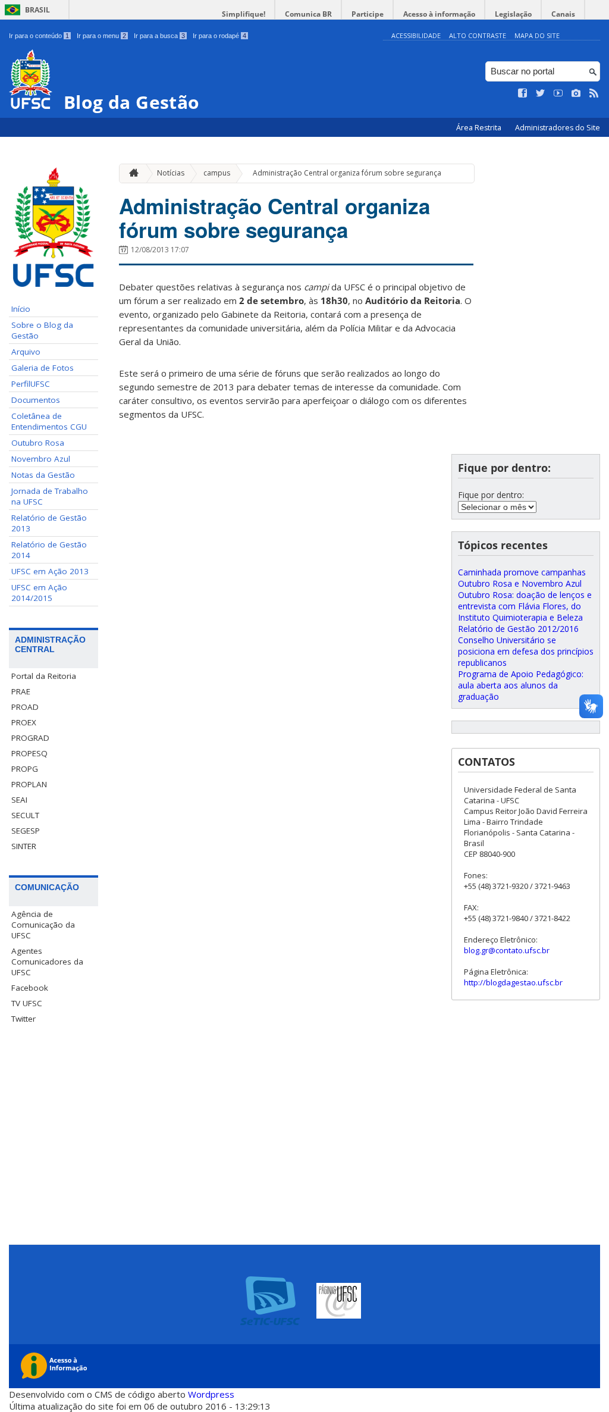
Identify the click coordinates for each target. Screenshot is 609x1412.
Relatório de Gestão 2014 (49, 550)
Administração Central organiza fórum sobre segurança (347, 173)
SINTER (23, 846)
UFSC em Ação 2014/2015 (39, 592)
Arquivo (25, 351)
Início (20, 308)
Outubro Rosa (37, 442)
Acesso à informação (439, 14)
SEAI (19, 799)
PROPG (24, 768)
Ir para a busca (159, 35)
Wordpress (211, 1394)
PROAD (25, 707)
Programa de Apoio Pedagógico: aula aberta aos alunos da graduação (520, 685)
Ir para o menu (101, 35)
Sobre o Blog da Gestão (42, 330)
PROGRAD (30, 737)
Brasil (37, 10)
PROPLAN (29, 784)
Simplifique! (243, 14)
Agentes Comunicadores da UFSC (47, 961)
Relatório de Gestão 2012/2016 (518, 628)
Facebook (29, 987)
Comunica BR (308, 14)
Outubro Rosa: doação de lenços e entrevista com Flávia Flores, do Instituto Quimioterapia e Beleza (525, 606)
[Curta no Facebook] (523, 93)
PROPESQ (29, 753)
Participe (367, 14)
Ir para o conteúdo (39, 35)
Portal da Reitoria (43, 676)
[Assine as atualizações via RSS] (594, 93)
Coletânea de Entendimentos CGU (49, 421)
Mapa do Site (537, 35)
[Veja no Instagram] (576, 93)
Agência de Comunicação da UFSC (43, 925)
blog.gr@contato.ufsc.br (507, 950)
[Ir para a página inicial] (131, 173)
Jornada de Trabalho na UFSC (49, 496)
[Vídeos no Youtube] (558, 93)
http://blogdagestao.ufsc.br (513, 982)
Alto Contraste (477, 35)
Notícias (170, 173)
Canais (563, 14)
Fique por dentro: (491, 494)
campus (216, 173)
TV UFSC (26, 1003)
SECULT (25, 815)
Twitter (23, 1018)
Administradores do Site (557, 128)
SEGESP (25, 830)
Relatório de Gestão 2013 (49, 523)
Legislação (513, 14)
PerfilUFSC (30, 383)
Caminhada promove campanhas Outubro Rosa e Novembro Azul (522, 577)
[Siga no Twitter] (540, 93)
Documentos (35, 400)
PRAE (20, 691)
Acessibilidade (416, 35)
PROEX (23, 722)
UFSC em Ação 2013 (50, 571)
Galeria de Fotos (42, 367)
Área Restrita (479, 128)
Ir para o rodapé (219, 35)
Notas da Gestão (43, 474)
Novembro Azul (40, 458)
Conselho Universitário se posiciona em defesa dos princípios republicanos (526, 651)
